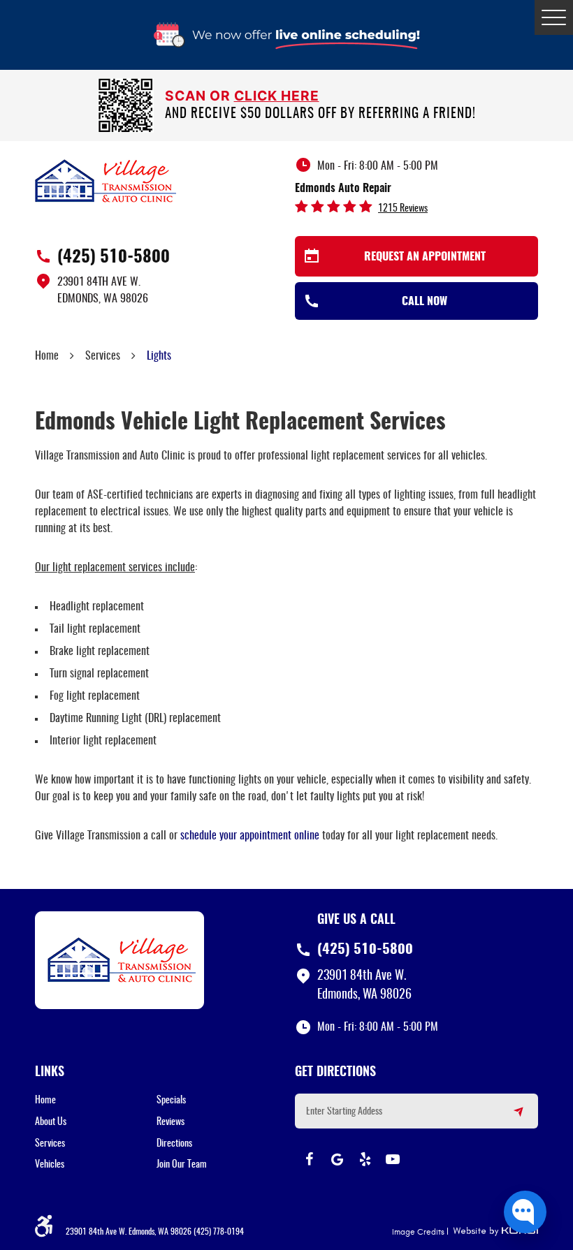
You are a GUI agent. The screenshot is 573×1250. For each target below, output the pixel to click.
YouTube (393, 1159)
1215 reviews (403, 209)
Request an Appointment (425, 257)
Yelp (365, 1159)
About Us (50, 1122)
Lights (159, 356)
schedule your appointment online (249, 835)
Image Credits (418, 1232)
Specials (171, 1100)
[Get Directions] (510, 1117)
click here (276, 95)
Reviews (170, 1122)
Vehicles (49, 1165)
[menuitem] (96, 1101)
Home (47, 356)
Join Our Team (182, 1165)
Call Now (424, 301)
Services (102, 356)
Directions (174, 1144)
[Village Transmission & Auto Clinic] (105, 180)
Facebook (309, 1159)
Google (337, 1159)
